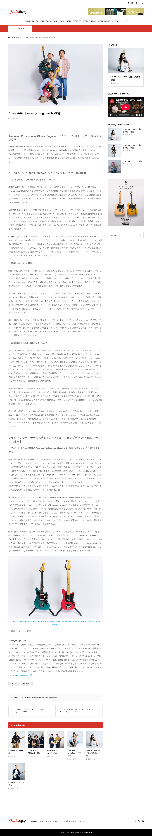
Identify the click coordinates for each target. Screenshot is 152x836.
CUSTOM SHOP (104, 21)
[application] (126, 107)
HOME (27, 21)
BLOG (93, 21)
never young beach (51, 698)
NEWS (61, 21)
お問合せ (66, 821)
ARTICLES (77, 21)
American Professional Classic (34, 698)
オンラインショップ (119, 21)
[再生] (111, 115)
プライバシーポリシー (81, 821)
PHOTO (68, 21)
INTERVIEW (44, 21)
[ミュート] (136, 115)
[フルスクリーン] (140, 115)
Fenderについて (37, 821)
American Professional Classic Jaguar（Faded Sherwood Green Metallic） (36, 621)
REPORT (86, 21)
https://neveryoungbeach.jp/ (20, 675)
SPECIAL (53, 21)
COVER (35, 21)
